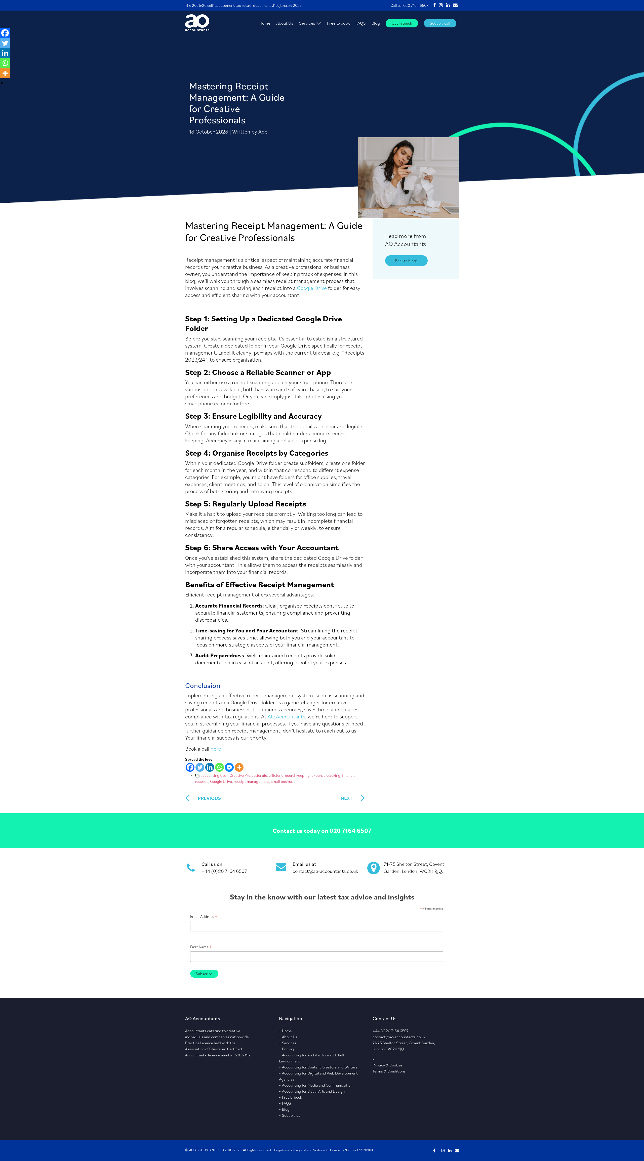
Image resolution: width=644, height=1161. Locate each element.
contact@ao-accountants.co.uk (325, 871)
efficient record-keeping (289, 775)
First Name (201, 947)
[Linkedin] (209, 767)
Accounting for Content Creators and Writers (319, 1066)
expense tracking (325, 775)
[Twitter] (199, 767)
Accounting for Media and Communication (317, 1085)
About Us (284, 23)
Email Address (203, 916)
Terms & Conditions (389, 1070)
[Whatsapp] (219, 767)
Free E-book (338, 23)
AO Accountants (286, 716)
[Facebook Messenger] (229, 767)
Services (307, 23)
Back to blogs (406, 260)
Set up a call (440, 23)
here (216, 748)
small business (283, 781)
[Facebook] (190, 767)
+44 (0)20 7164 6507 (224, 871)
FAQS (360, 23)
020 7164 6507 (415, 5)
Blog (376, 23)
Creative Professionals (248, 775)
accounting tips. (214, 775)
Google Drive (312, 287)
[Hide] (2, 83)
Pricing (288, 1048)
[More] (239, 767)
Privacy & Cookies (388, 1064)
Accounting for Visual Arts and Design (313, 1091)
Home (264, 23)
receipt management (251, 781)
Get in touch (402, 23)
